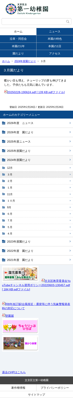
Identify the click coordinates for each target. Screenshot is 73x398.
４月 (9, 233)
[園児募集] (20, 280)
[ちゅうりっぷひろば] (20, 333)
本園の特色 (55, 38)
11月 (10, 194)
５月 (9, 227)
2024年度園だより (25, 61)
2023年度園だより (19, 241)
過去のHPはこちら (14, 372)
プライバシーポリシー (55, 387)
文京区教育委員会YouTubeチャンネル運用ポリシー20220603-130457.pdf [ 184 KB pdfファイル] (36, 285)
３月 (9, 174)
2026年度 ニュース (20, 123)
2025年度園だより (19, 150)
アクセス (54, 53)
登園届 (9, 315)
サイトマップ (36, 394)
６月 (9, 213)
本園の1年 (18, 46)
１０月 (11, 200)
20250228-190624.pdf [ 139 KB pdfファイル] (36, 92)
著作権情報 (18, 387)
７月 (9, 220)
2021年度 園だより (20, 260)
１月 (9, 187)
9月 (9, 207)
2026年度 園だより (20, 132)
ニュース (54, 31)
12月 (10, 167)
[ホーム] (36, 9)
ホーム (18, 31)
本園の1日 (54, 46)
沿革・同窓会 (18, 38)
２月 (9, 180)
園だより (18, 53)
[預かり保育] (20, 350)
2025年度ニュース (19, 141)
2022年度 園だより (20, 250)
